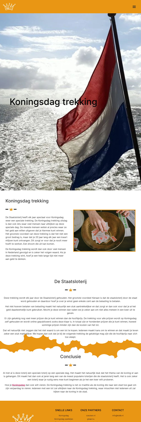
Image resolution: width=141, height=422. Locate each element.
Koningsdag (18, 385)
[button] (134, 6)
